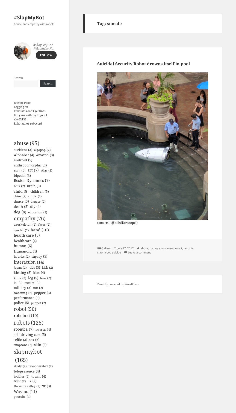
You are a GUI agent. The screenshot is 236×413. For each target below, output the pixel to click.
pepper (42, 293)
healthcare (25, 240)
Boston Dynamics (32, 180)
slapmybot (28, 356)
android (23, 160)
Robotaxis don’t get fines (29, 111)
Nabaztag (23, 293)
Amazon (45, 155)
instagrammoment (162, 248)
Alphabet (24, 155)
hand (40, 230)
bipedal (22, 175)
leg (33, 278)
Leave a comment (139, 252)
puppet (38, 303)
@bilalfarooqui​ (123, 222)
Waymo (25, 391)
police (21, 302)
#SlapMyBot (29, 17)
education (37, 212)
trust (20, 381)
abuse (26, 143)
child (21, 191)
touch (38, 376)
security (188, 248)
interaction (29, 262)
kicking (22, 272)
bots (19, 186)
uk (32, 381)
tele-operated (41, 366)
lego (45, 278)
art (33, 170)
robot (25, 309)
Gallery (106, 248)
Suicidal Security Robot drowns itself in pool (143, 64)
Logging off (21, 107)
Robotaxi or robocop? (28, 123)
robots (29, 322)
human (23, 245)
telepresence (27, 371)
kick (47, 267)
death (21, 206)
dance (21, 201)
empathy (30, 218)
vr (46, 386)
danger (38, 201)
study (20, 366)
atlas (46, 170)
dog (20, 212)
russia (43, 329)
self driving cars (30, 334)
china (20, 196)
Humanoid (25, 251)
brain (34, 186)
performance (27, 298)
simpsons (23, 345)
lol (18, 283)
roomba (24, 329)
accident (23, 150)
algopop (42, 150)
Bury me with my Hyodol (30, 115)
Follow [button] (46, 55)
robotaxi (26, 315)
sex (34, 339)
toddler (22, 376)
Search (18, 78)
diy (35, 206)
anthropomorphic (30, 165)
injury (39, 256)
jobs (34, 267)
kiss (39, 272)
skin (40, 344)
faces (44, 224)
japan (20, 267)
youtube (22, 397)
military (22, 287)
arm (20, 170)
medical (32, 283)
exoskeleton (25, 224)
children (39, 191)
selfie (20, 339)
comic (35, 196)
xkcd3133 (20, 119)
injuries (22, 256)
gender (21, 230)
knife (20, 278)
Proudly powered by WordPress (118, 284)
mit (38, 288)
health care (27, 235)
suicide (116, 252)
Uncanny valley (27, 386)
